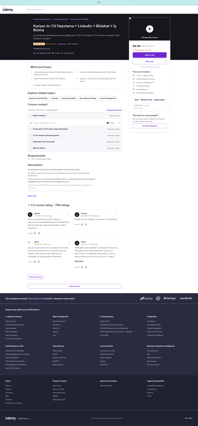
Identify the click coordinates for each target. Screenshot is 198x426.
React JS (56, 328)
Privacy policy (152, 389)
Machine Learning (59, 358)
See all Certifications (13, 368)
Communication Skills (107, 351)
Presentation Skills (106, 354)
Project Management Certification (17, 354)
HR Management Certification (16, 365)
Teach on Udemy (59, 389)
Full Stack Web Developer (15, 325)
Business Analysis (153, 365)
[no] (39, 233)
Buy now (149, 61)
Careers (8, 389)
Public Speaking (105, 358)
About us (9, 386)
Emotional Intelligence (155, 335)
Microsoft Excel (152, 351)
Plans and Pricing (59, 393)
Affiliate (55, 396)
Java (54, 335)
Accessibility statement (155, 386)
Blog (7, 396)
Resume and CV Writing (79, 19)
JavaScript (56, 325)
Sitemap (150, 393)
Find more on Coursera (14, 403)
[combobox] (78, 9)
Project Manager (11, 332)
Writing (102, 361)
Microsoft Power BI (154, 358)
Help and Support (59, 400)
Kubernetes (104, 335)
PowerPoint (104, 365)
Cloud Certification (12, 358)
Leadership (151, 321)
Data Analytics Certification (15, 361)
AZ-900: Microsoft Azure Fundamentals (114, 328)
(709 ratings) (62, 44)
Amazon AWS (104, 321)
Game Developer (11, 335)
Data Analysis (152, 361)
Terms (149, 396)
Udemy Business (35, 298)
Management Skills (154, 325)
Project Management (154, 328)
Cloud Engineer (11, 328)
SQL (148, 354)
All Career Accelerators (14, 339)
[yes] (35, 233)
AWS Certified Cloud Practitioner (111, 325)
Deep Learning (58, 365)
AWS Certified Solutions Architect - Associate (116, 332)
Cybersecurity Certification (15, 351)
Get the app (57, 386)
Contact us (9, 393)
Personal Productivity (154, 332)
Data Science (57, 351)
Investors (9, 400)
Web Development (59, 321)
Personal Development (41, 19)
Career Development (60, 19)
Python (55, 354)
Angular (55, 332)
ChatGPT (56, 361)
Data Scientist (10, 321)
